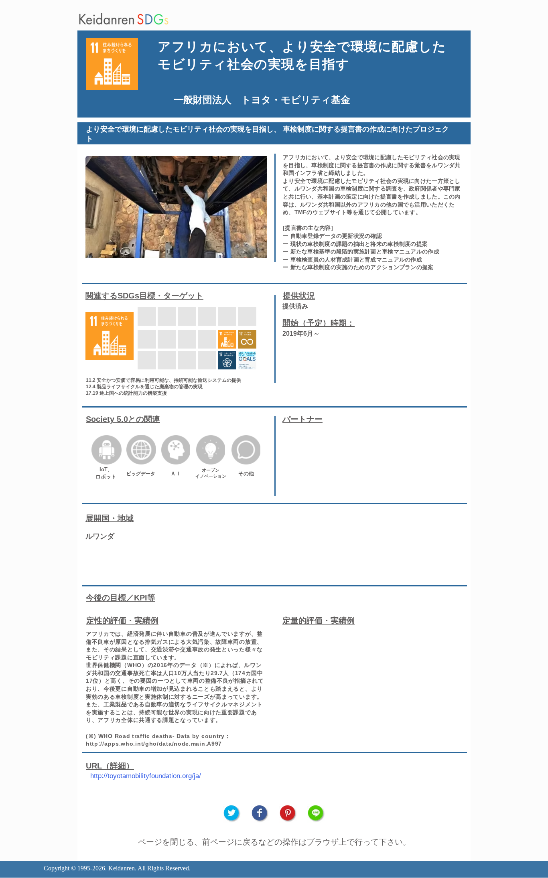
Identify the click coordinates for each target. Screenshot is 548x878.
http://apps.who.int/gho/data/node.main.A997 (154, 743)
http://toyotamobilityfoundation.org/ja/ (145, 776)
